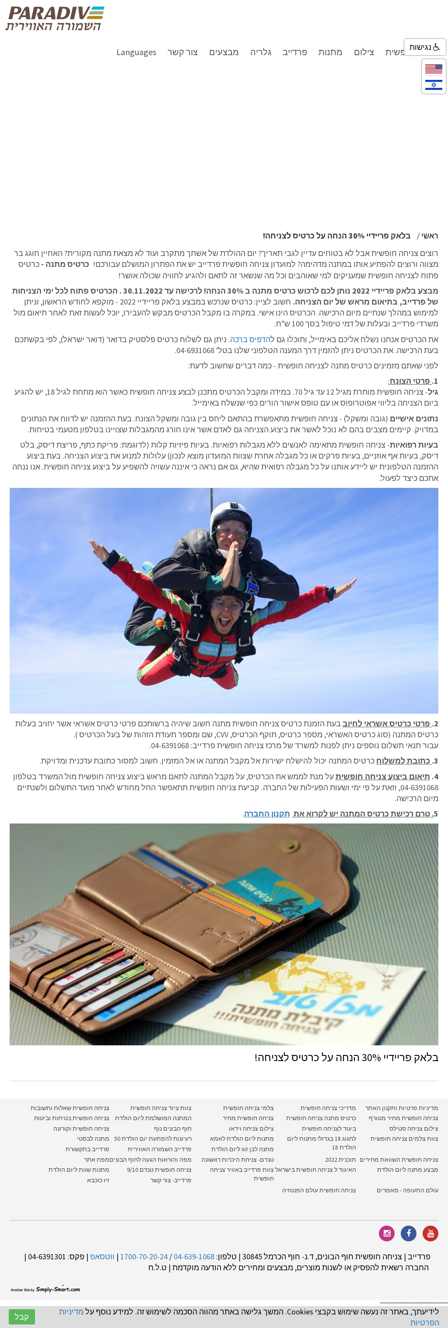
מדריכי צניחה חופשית (328, 1108)
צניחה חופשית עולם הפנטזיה (319, 1190)
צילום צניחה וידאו (251, 1128)
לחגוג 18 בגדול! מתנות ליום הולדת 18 (321, 1143)
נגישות (421, 47)
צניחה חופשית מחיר (248, 1118)
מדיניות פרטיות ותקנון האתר (401, 1108)
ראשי (429, 236)
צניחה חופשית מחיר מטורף (403, 1118)
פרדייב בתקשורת (87, 1149)
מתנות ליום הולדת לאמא (242, 1138)
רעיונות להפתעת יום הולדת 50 (153, 1138)
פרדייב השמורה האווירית (160, 1149)
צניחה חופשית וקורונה (81, 1128)
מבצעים (224, 51)
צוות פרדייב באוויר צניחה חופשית (242, 1174)
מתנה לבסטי (93, 1138)
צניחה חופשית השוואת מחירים (399, 1159)
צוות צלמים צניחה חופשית (404, 1138)
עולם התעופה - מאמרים (407, 1190)
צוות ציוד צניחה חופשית (161, 1108)
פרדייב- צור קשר (171, 1180)
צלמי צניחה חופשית (248, 1108)
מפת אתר (96, 1159)
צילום (364, 51)
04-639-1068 (194, 1256)
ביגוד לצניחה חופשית (329, 1128)
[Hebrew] (433, 84)
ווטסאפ (102, 1256)
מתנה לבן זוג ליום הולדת (242, 1149)
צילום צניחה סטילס (413, 1128)
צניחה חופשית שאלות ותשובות (70, 1108)
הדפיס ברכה (250, 339)
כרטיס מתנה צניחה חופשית (320, 1118)
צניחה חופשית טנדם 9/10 (159, 1170)
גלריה (260, 51)
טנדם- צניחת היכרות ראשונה (237, 1159)
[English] (433, 68)
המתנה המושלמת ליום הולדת (153, 1118)
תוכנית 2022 (340, 1159)
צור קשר (183, 51)
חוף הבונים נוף (173, 1128)
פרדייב (295, 51)
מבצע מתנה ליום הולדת (407, 1170)
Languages (136, 51)
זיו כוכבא (98, 1180)
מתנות (330, 51)
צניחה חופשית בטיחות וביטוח (71, 1118)
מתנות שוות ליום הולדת (79, 1170)
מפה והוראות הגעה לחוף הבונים (150, 1159)
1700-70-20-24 (144, 1256)
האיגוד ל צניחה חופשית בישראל (315, 1170)
